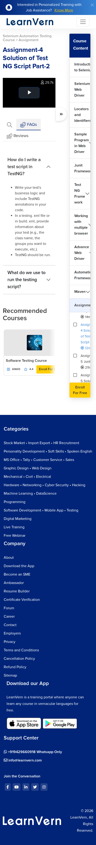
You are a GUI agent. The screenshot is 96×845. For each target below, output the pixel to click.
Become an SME (17, 574)
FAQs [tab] (31, 124)
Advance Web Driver (81, 253)
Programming (14, 502)
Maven (80, 291)
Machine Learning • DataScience (30, 493)
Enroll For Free (50, 369)
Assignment (82, 305)
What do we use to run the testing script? (26, 280)
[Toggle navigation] (82, 21)
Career (9, 616)
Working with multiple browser (81, 225)
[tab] (9, 124)
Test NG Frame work (79, 193)
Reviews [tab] (21, 135)
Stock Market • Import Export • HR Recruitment (41, 443)
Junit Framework (82, 168)
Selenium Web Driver (82, 89)
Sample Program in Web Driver (81, 143)
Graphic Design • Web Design (27, 468)
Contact (10, 625)
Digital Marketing (17, 518)
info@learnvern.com (24, 760)
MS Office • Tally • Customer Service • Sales (39, 459)
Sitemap (10, 675)
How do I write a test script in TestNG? (24, 167)
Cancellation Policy (19, 658)
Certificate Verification (22, 599)
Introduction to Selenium (82, 67)
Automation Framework (82, 275)
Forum (9, 608)
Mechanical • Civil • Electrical (27, 476)
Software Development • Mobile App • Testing (41, 510)
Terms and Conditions (21, 650)
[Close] (92, 5)
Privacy (9, 641)
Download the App (19, 566)
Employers (12, 633)
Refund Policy (15, 667)
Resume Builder (17, 591)
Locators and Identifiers (82, 115)
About (9, 557)
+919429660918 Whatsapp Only (34, 752)
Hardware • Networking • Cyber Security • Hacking (44, 485)
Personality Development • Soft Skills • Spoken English (48, 451)
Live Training (14, 527)
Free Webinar (14, 535)
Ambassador (14, 582)
